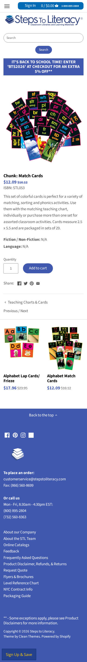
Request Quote (15, 570)
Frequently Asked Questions (25, 558)
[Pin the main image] (32, 283)
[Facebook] (7, 435)
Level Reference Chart (21, 583)
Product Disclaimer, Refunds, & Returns (35, 564)
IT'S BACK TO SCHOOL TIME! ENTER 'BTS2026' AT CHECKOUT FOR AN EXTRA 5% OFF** (43, 66)
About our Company (19, 532)
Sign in (30, 5)
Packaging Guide (17, 596)
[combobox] (43, 38)
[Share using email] (38, 283)
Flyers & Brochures (18, 577)
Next (24, 311)
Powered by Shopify (56, 636)
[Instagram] (23, 435)
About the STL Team (19, 539)
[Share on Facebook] (19, 283)
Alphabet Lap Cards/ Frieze (21, 378)
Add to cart (38, 268)
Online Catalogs (16, 545)
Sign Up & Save (19, 654)
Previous (10, 311)
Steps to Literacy (42, 631)
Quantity (9, 259)
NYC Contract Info (17, 589)
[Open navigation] (6, 6)
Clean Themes (29, 636)
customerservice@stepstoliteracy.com (34, 479)
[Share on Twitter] (26, 283)
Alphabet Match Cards (61, 378)
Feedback (11, 551)
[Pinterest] (15, 435)
